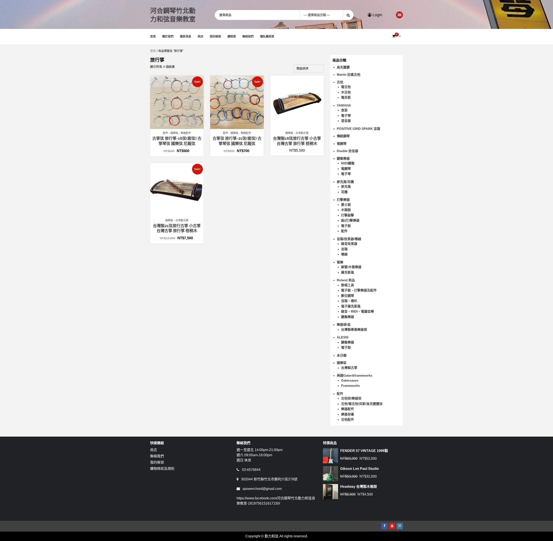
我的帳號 (215, 36)
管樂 (340, 262)
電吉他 (346, 87)
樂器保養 (347, 414)
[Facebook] (384, 526)
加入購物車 (179, 127)
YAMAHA (344, 105)
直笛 (344, 110)
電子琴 (346, 115)
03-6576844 (251, 470)
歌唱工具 (347, 285)
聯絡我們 (248, 36)
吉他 (340, 82)
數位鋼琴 (347, 295)
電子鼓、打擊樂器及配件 (359, 290)
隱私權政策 (267, 36)
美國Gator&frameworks (354, 375)
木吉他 (346, 92)
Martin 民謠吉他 (348, 74)
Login (377, 15)
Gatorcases (349, 380)
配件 (165, 133)
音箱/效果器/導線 (349, 239)
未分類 (341, 355)
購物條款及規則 (162, 468)
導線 (344, 254)
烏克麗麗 (343, 67)
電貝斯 (346, 97)
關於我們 (167, 36)
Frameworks (350, 385)
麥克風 (346, 186)
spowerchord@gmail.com (262, 489)
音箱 (344, 249)
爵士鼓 (346, 204)
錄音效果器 (349, 243)
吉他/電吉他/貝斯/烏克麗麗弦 (362, 404)
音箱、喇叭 (349, 301)
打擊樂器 (343, 199)
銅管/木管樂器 (351, 267)
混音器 (346, 121)
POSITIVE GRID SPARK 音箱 (358, 129)
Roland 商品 (346, 280)
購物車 (231, 36)
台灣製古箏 (302, 133)
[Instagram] (399, 526)
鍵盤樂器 (343, 158)
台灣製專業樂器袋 (354, 329)
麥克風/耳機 (345, 182)
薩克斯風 (347, 272)
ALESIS (342, 337)
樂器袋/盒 (344, 324)
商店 (200, 36)
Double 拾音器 (347, 151)
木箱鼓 (346, 210)
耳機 (344, 192)
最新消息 (185, 36)
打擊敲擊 (347, 215)
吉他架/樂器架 (351, 398)
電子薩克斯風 (351, 306)
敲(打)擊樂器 (350, 220)
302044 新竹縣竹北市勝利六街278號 (269, 479)
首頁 (153, 36)
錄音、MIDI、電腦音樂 (357, 311)
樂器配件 (186, 133)
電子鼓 (346, 226)
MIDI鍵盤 (347, 163)
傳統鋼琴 (343, 136)
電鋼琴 (341, 143)
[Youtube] (392, 526)
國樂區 (174, 133)
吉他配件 (347, 419)
